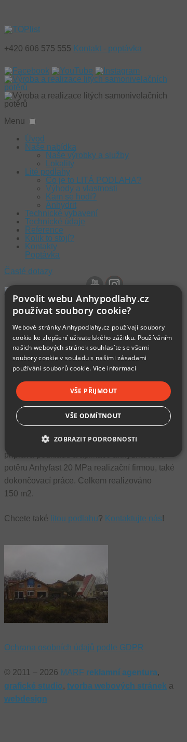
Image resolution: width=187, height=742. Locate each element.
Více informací (114, 368)
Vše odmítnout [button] (93, 415)
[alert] (93, 371)
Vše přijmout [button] (93, 391)
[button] (93, 439)
